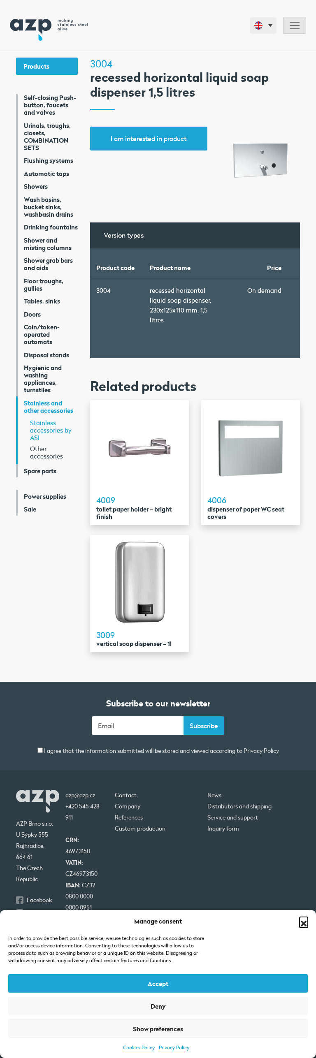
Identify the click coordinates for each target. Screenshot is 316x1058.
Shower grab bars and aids (48, 264)
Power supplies (45, 496)
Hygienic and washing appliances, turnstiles (43, 379)
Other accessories (46, 452)
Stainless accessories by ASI (51, 430)
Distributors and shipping (239, 806)
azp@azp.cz (80, 795)
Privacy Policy (174, 1047)
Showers (36, 186)
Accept (158, 983)
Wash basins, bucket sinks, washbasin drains (48, 207)
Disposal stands (46, 355)
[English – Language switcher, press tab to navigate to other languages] (263, 25)
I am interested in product (148, 138)
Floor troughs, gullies (43, 284)
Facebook (39, 900)
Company (127, 806)
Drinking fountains (51, 227)
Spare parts (40, 471)
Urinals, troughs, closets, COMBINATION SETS (47, 136)
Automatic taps (46, 173)
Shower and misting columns (48, 243)
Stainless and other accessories (48, 406)
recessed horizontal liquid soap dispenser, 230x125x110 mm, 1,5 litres (180, 305)
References (129, 817)
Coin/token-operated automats (42, 334)
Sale (30, 509)
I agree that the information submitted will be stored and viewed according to (161, 751)
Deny (158, 1006)
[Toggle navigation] (294, 25)
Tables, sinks (42, 301)
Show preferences (158, 1029)
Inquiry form (223, 828)
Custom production (140, 828)
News (214, 795)
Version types (124, 235)
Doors (32, 314)
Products (36, 66)
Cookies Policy (139, 1047)
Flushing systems (48, 160)
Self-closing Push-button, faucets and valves (50, 105)
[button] (304, 921)
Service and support (232, 817)
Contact (126, 795)
